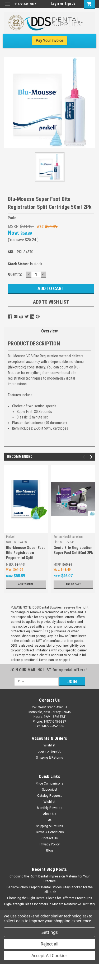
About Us (49, 814)
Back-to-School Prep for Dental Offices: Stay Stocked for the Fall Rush (50, 889)
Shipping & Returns (49, 757)
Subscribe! (49, 789)
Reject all (49, 944)
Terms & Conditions (49, 832)
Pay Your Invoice (49, 40)
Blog (49, 850)
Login (55, 4)
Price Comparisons (49, 783)
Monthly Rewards (49, 808)
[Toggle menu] (7, 7)
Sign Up (70, 4)
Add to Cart (25, 584)
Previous (85, 457)
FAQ (50, 820)
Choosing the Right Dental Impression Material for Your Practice (50, 879)
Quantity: (15, 274)
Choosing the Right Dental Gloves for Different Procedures (49, 898)
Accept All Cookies (49, 955)
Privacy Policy (50, 844)
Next (92, 457)
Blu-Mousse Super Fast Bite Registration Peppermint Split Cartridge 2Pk (25, 553)
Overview (49, 331)
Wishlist (49, 745)
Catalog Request (49, 796)
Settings (49, 932)
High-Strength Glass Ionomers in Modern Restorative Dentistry (49, 904)
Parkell (11, 537)
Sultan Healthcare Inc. (69, 537)
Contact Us (49, 838)
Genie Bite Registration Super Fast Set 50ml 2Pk (73, 550)
